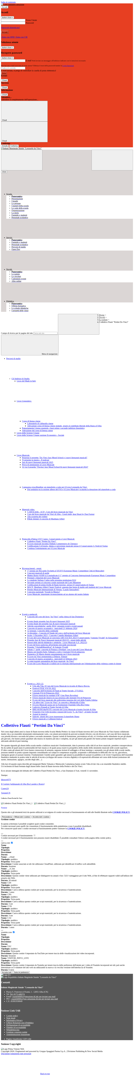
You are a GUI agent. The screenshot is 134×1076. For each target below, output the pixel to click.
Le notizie (103, 320)
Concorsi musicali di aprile (38, 573)
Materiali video (28, 509)
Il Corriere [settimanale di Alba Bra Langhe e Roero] (22, 784)
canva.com (5, 843)
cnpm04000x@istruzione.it (33, 996)
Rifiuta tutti (22, 817)
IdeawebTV (6, 780)
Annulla (5, 146)
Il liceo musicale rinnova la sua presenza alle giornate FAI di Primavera (61, 698)
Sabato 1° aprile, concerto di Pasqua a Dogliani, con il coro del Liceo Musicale (59, 649)
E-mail (28, 60)
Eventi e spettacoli (30, 614)
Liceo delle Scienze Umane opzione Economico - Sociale (40, 435)
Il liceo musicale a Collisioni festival (47, 719)
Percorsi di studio (13, 358)
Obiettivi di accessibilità (16, 1027)
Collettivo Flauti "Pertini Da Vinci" (41, 541)
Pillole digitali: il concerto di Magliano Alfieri (46, 519)
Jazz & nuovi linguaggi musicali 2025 (37, 462)
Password (30, 23)
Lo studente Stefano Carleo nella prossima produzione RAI (51, 580)
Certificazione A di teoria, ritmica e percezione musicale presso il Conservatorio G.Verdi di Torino (67, 546)
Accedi (4, 7)
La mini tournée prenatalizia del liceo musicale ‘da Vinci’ (50, 661)
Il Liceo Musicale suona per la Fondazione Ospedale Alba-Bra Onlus (60, 705)
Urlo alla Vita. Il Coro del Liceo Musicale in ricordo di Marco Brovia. (61, 686)
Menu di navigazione (49, 354)
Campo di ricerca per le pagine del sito (17, 333)
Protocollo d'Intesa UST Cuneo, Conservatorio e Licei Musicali (48, 539)
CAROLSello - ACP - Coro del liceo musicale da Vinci (50, 512)
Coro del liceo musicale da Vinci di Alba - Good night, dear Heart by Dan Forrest (60, 514)
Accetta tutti (41, 817)
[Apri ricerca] (112, 160)
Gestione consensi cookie (16, 1032)
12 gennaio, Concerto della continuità (42, 631)
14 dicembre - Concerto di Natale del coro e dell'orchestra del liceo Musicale (58, 633)
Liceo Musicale (23, 455)
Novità (102, 317)
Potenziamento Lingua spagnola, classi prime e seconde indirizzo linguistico (53, 428)
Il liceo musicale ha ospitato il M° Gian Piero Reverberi (55, 695)
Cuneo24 (5, 788)
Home (101, 315)
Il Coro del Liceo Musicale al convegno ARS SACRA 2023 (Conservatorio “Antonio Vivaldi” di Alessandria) (72, 638)
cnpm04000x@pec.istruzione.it (34, 999)
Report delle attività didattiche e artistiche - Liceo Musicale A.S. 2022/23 (57, 642)
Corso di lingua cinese (31, 421)
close (4, 172)
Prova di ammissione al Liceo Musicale (38, 465)
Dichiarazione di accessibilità (18, 1025)
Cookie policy (12, 1016)
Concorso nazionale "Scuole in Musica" (43, 592)
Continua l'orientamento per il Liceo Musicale (46, 548)
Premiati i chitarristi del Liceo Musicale (43, 578)
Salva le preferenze (21, 972)
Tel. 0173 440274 (17, 994)
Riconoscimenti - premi (32, 568)
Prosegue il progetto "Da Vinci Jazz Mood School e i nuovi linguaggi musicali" (54, 458)
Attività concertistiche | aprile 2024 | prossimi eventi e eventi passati (55, 626)
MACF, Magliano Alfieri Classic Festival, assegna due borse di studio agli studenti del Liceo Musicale (69, 587)
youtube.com (6, 932)
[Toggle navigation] (21, 160)
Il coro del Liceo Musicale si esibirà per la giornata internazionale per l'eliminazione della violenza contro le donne (74, 663)
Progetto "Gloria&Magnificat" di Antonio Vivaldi (47, 647)
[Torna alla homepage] (67, 148)
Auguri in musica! (39, 714)
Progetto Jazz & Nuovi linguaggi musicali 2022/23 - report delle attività (56, 640)
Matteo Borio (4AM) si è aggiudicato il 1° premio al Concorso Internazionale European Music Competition (71, 575)
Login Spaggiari (68, 66)
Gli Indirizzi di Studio (21, 379)
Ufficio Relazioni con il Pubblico (20, 1023)
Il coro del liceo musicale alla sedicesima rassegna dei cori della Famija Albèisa (64, 700)
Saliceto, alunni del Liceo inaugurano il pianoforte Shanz (55, 716)
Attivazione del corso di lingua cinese (37, 430)
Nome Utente (31, 20)
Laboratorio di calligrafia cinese (40, 423)
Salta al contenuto (8, 2)
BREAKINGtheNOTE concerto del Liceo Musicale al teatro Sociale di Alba (64, 709)
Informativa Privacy (14, 1020)
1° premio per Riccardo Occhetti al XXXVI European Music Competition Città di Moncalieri (65, 571)
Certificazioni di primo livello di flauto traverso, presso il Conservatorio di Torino (60, 585)
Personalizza (7, 817)
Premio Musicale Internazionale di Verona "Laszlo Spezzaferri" (53, 589)
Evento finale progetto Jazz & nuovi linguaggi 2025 (48, 621)
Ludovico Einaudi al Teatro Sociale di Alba (50, 707)
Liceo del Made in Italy (26, 381)
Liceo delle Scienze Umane (28, 433)
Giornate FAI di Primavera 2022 (45, 693)
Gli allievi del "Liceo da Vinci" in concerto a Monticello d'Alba (58, 702)
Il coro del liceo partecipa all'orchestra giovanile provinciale (51, 645)
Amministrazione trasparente (18, 1034)
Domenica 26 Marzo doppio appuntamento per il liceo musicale (53, 654)
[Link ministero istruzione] (12, 4)
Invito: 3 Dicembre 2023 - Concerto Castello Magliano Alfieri (52, 635)
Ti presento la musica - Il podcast (35, 460)
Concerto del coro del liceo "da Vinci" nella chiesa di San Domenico (55, 617)
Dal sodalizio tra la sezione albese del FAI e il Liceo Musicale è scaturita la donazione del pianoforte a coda (71, 489)
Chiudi (4, 80)
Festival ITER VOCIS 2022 (44, 688)
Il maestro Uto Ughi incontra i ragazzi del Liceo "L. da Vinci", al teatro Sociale (65, 712)
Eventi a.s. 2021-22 (35, 684)
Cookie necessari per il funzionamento (17, 835)
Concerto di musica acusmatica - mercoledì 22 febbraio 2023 (52, 659)
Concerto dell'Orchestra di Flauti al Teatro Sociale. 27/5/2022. (57, 691)
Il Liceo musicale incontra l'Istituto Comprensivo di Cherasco (52, 544)
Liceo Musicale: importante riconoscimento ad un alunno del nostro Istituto (58, 594)
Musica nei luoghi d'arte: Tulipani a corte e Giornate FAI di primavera (56, 652)
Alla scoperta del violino (37, 516)
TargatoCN (5, 793)
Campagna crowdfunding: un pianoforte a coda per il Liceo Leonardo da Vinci (54, 487)
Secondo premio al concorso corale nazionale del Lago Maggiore (54, 582)
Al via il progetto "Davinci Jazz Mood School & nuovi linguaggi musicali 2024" (55, 467)
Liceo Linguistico (24, 401)
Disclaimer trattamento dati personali (16, 1054)
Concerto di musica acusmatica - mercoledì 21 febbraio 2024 (52, 628)
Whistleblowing (12, 1030)
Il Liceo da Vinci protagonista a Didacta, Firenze (47, 656)
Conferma (14, 146)
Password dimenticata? (10, 27)
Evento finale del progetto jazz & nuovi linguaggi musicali (51, 624)
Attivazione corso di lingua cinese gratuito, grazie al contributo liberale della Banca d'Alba (64, 426)
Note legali (10, 1018)
